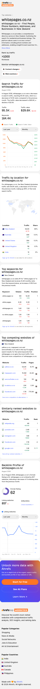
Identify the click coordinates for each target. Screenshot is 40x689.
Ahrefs (19, 682)
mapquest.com (10, 373)
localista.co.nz (10, 385)
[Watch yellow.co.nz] (36, 367)
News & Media (8, 636)
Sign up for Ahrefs (8, 258)
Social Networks (9, 639)
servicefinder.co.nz (11, 379)
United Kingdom (11, 246)
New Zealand (9, 229)
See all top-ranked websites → (12, 454)
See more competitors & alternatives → (14, 397)
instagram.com (10, 436)
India (6, 252)
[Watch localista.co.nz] (36, 386)
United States (10, 241)
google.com (9, 448)
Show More (6, 48)
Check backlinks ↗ (27, 504)
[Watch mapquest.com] (36, 374)
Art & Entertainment (10, 646)
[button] (7, 537)
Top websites (6, 15)
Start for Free (20, 582)
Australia (8, 235)
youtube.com (9, 430)
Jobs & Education (9, 643)
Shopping (6, 632)
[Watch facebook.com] (36, 392)
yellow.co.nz (9, 367)
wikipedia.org (9, 423)
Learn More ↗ (20, 597)
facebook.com (10, 392)
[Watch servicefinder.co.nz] (36, 380)
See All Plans (20, 589)
